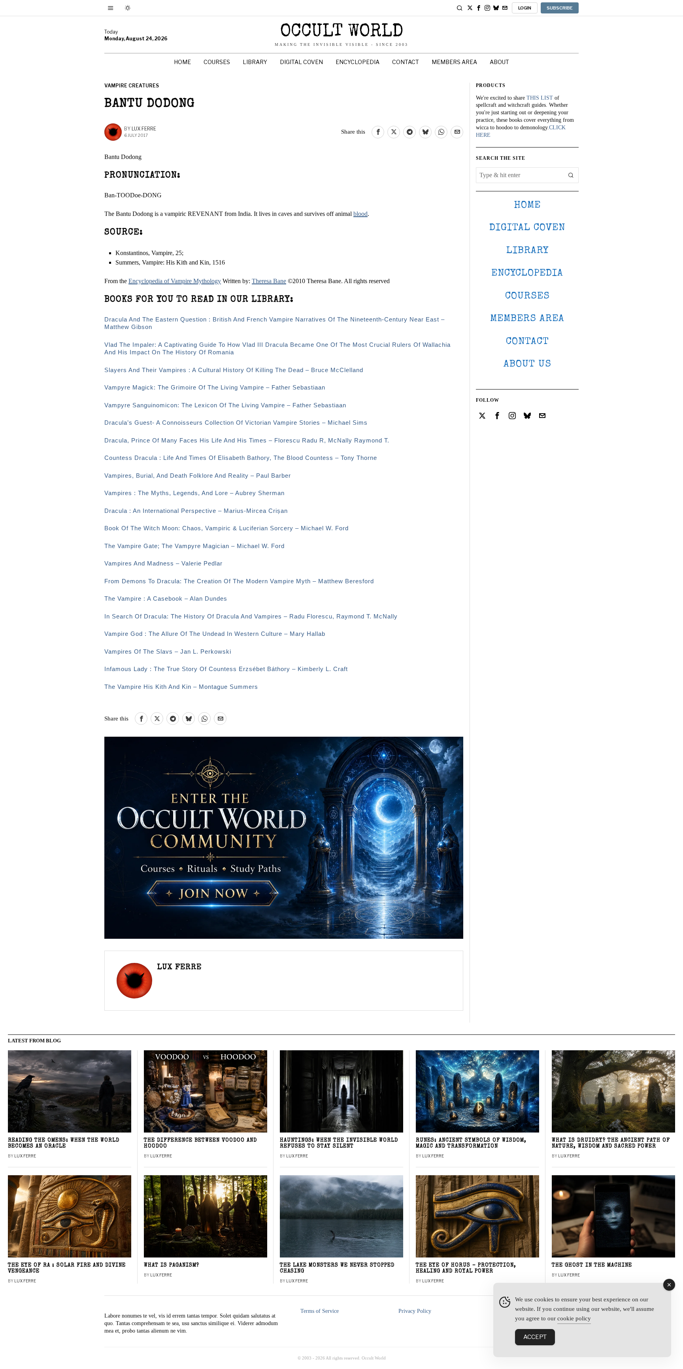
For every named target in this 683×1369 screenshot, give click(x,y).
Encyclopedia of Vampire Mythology (174, 281)
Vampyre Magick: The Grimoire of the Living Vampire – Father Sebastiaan (214, 387)
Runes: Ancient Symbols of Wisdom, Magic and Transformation (471, 1143)
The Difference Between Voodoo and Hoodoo (200, 1143)
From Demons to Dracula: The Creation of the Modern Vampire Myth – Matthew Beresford (239, 581)
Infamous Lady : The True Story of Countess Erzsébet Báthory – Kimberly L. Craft (226, 669)
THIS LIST (539, 98)
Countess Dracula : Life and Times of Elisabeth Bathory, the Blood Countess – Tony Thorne (240, 457)
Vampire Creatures (131, 86)
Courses (527, 296)
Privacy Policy (414, 1311)
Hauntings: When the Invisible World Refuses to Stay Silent (339, 1143)
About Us (527, 364)
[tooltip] (470, 8)
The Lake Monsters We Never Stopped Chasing (337, 1268)
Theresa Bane (269, 281)
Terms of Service (319, 1311)
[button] (571, 175)
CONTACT (527, 342)
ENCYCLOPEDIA (527, 273)
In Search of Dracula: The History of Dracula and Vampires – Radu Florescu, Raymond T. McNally (251, 616)
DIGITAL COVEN (527, 228)
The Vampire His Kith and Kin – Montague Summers (181, 686)
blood (360, 213)
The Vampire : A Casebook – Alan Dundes (165, 598)
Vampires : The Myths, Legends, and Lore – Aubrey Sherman (194, 493)
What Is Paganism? (171, 1265)
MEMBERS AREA (527, 319)
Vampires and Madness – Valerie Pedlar (163, 563)
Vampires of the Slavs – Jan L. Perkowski (167, 651)
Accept (535, 1337)
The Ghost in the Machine (592, 1265)
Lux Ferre (144, 129)
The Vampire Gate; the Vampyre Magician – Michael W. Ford (194, 546)
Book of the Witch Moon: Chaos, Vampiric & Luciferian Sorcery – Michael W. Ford (226, 528)
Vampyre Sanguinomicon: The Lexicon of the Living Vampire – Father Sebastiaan (225, 405)
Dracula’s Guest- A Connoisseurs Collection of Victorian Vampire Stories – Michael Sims (236, 422)
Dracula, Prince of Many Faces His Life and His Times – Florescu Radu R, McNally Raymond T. (246, 440)
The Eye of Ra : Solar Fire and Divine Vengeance (67, 1268)
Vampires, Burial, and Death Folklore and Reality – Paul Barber (197, 475)
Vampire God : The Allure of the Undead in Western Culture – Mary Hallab (214, 633)
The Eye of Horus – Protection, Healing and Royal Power (466, 1268)
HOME (527, 205)
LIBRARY (527, 251)
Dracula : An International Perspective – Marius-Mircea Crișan (196, 510)
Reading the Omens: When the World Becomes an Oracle (63, 1143)
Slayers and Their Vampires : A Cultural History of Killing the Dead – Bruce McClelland (233, 370)
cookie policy (574, 1318)
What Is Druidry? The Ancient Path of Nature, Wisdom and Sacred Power (611, 1143)
